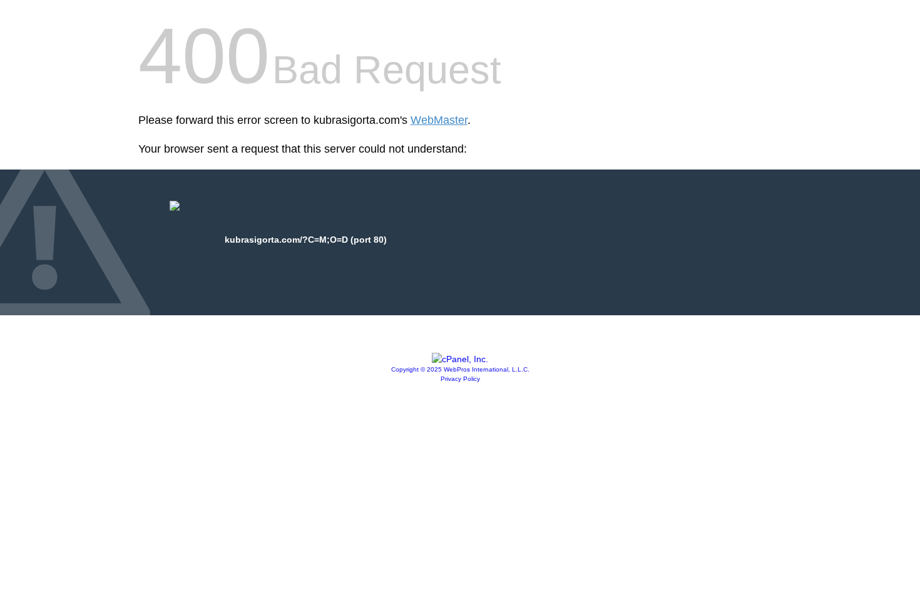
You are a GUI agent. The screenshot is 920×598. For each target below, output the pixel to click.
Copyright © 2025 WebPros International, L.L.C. (460, 369)
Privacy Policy (460, 378)
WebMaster (439, 120)
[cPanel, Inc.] (460, 359)
